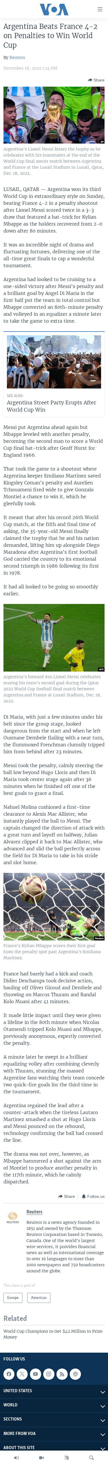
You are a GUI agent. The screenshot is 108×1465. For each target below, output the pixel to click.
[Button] (96, 80)
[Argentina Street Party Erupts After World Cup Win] (54, 361)
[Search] (91, 1458)
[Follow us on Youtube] (35, 1374)
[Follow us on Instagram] (48, 1374)
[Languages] (66, 1458)
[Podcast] (75, 1374)
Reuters (17, 57)
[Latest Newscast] (16, 1458)
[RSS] (61, 1374)
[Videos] (41, 1458)
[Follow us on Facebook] (8, 1374)
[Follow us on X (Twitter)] (22, 1374)
